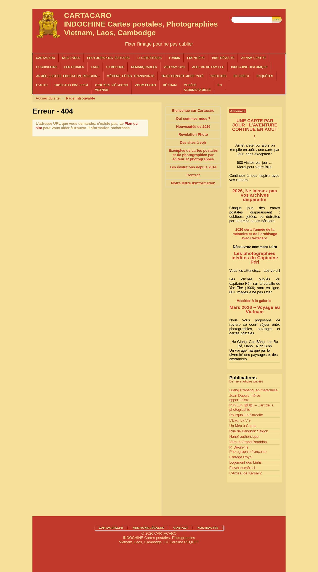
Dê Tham (170, 85)
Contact (180, 527)
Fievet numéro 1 (242, 468)
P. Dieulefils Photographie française (248, 449)
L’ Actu (42, 85)
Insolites (218, 76)
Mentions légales (148, 527)
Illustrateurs (149, 58)
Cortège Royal (240, 457)
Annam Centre (253, 58)
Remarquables (144, 67)
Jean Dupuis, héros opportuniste (245, 397)
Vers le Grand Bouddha (248, 442)
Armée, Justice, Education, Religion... (68, 76)
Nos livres (71, 58)
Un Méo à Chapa (242, 426)
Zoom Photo (145, 85)
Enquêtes (265, 76)
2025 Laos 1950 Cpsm (71, 85)
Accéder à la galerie (254, 301)
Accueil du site (47, 98)
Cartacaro (45, 58)
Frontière (196, 58)
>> (277, 19)
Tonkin (174, 58)
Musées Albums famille (197, 87)
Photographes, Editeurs (108, 58)
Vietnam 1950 (174, 67)
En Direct (241, 76)
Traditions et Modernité (182, 76)
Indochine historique (249, 67)
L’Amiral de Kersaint (245, 473)
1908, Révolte (223, 58)
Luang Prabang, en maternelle (253, 390)
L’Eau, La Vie (240, 420)
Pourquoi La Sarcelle (246, 415)
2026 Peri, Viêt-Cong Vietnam (111, 87)
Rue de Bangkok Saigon (248, 431)
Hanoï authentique (244, 437)
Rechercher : (241, 13)
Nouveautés (208, 527)
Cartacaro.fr (111, 527)
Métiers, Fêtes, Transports (130, 76)
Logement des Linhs (245, 462)
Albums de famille (208, 67)
